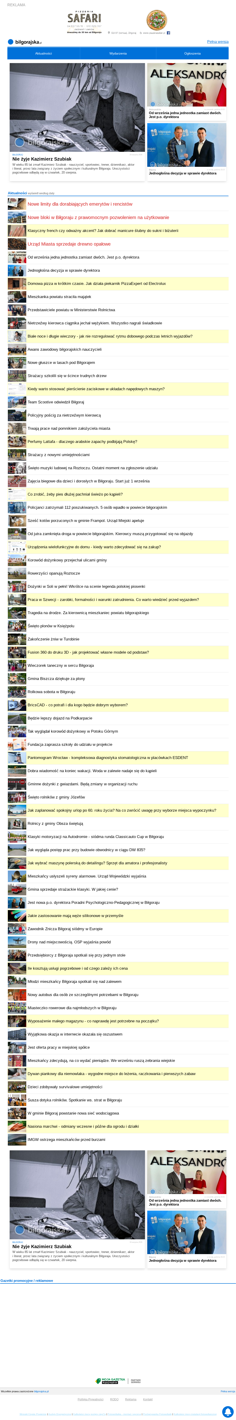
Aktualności (43, 53)
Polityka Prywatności (90, 1399)
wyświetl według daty (41, 193)
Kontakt (148, 1399)
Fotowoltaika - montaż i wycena (124, 1414)
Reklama (130, 1399)
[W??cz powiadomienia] (228, 1412)
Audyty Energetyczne (59, 1414)
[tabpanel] (118, 122)
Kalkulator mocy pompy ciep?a (89, 1414)
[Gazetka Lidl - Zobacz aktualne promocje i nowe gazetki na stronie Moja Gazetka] (118, 1381)
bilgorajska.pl (41, 1391)
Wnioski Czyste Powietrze (33, 1414)
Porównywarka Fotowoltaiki (157, 1414)
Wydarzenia (118, 53)
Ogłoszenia (192, 53)
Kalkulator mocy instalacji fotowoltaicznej (195, 1414)
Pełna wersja (218, 42)
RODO (114, 1399)
